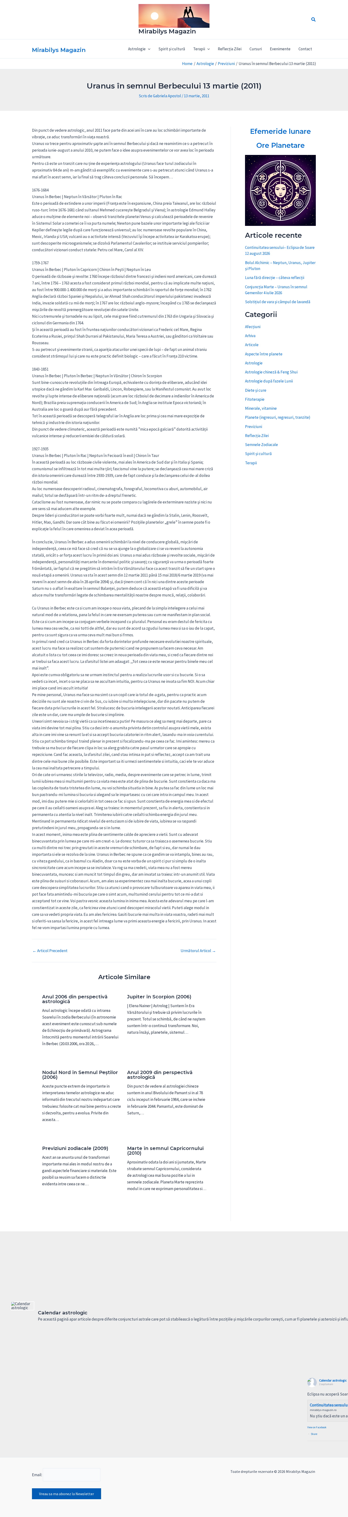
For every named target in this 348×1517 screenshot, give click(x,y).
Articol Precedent (49, 951)
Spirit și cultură (171, 48)
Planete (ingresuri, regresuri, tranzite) (277, 417)
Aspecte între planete (263, 354)
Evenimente (280, 48)
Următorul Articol (198, 951)
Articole (252, 344)
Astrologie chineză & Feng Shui (271, 372)
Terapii (251, 462)
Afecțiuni (252, 326)
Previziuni (253, 426)
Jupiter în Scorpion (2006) (159, 997)
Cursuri (256, 48)
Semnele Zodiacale (261, 444)
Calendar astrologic (333, 1380)
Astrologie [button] (137, 48)
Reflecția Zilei (229, 48)
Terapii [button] (199, 48)
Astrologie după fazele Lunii (269, 381)
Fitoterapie (254, 399)
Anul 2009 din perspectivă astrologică (159, 1075)
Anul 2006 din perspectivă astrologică (74, 999)
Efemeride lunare (280, 131)
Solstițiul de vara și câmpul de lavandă (277, 301)
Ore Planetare (280, 145)
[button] (313, 19)
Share (314, 1434)
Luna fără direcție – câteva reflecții (274, 277)
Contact (305, 48)
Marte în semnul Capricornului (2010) (165, 1150)
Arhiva (250, 335)
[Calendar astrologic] (22, 1305)
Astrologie (254, 363)
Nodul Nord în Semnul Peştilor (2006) (80, 1075)
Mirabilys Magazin (167, 31)
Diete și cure (255, 390)
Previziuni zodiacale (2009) (75, 1148)
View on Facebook (316, 1427)
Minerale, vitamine (261, 408)
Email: (37, 1474)
